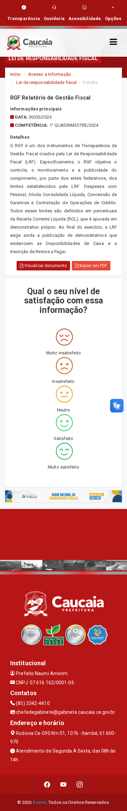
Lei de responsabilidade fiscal (46, 82)
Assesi (39, 802)
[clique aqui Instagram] (80, 785)
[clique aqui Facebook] (47, 785)
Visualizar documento (45, 265)
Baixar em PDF (93, 265)
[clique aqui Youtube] (63, 785)
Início (15, 74)
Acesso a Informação (49, 74)
